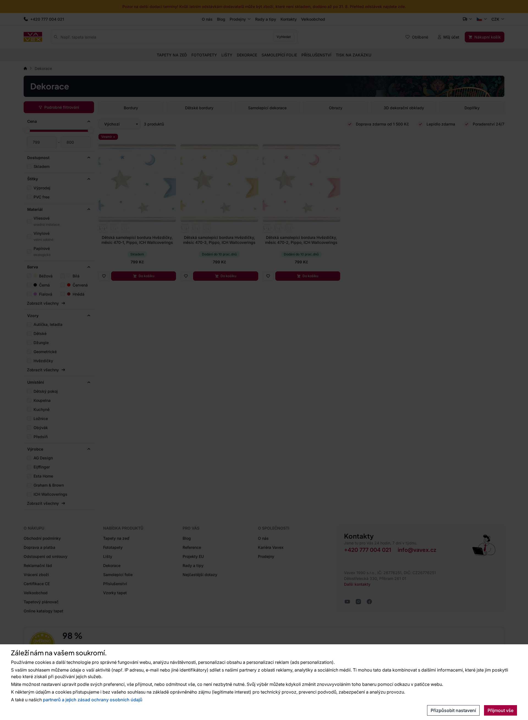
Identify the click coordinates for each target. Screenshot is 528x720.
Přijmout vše (500, 710)
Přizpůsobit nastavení (453, 710)
